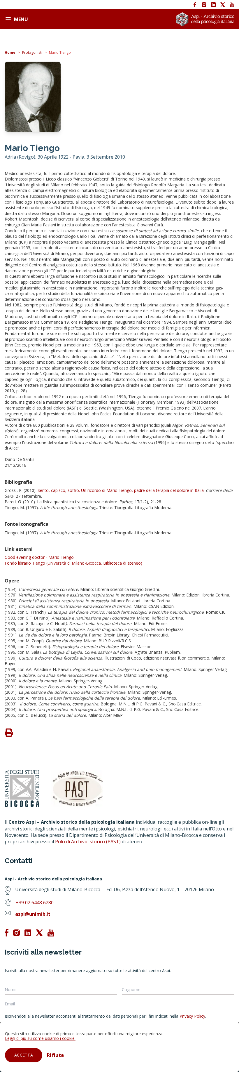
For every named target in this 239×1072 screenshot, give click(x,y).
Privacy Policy (192, 1016)
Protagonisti (32, 52)
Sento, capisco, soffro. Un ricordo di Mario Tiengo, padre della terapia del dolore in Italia (121, 490)
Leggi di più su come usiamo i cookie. (40, 1038)
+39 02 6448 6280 (35, 902)
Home (10, 52)
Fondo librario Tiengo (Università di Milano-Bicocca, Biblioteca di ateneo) (73, 563)
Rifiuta (55, 1055)
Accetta (23, 1055)
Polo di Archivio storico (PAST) (88, 841)
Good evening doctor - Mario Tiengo (39, 557)
